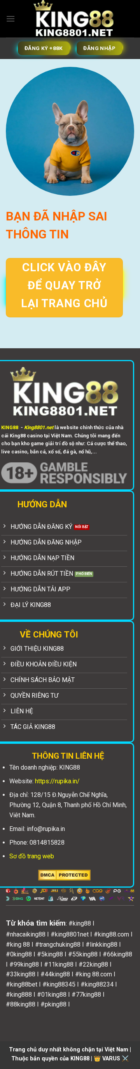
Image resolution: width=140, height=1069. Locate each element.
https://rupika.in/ (57, 781)
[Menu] (10, 18)
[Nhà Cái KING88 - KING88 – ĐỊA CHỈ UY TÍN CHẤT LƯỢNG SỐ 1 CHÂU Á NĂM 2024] (73, 19)
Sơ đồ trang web (31, 856)
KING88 (9, 427)
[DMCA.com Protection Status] (64, 874)
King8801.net (38, 427)
